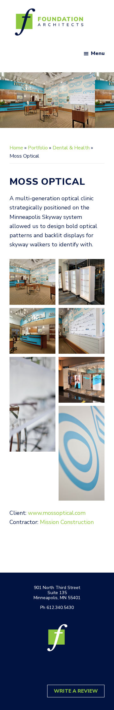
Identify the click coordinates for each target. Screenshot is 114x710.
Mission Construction (67, 522)
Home (16, 147)
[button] (32, 282)
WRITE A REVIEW (76, 691)
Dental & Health (71, 147)
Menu (97, 53)
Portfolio (38, 147)
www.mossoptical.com (57, 513)
